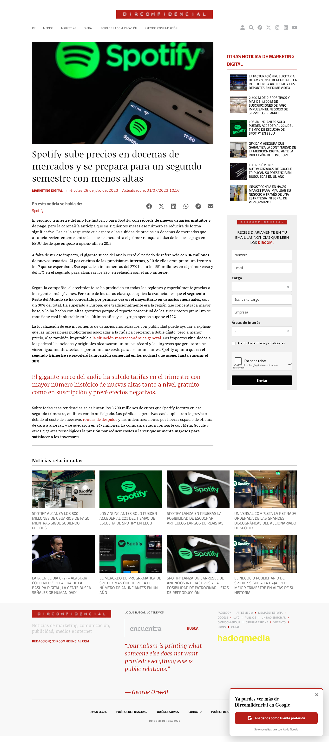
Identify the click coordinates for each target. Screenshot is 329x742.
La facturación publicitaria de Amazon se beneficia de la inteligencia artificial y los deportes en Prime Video (273, 82)
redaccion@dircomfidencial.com (60, 641)
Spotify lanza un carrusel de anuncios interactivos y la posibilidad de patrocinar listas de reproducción (198, 585)
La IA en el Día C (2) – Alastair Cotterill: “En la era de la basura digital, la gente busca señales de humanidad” (61, 585)
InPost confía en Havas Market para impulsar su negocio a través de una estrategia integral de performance (270, 194)
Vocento (279, 622)
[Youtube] (294, 27)
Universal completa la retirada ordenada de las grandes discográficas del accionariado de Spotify (265, 520)
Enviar (262, 380)
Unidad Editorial (274, 617)
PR (33, 28)
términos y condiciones (269, 343)
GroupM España (257, 622)
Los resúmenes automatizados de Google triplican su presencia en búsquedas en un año (270, 171)
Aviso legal (99, 711)
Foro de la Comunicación (119, 28)
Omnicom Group (229, 622)
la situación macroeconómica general (126, 337)
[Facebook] (259, 27)
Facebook (224, 612)
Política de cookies (224, 711)
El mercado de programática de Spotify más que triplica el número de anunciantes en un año (130, 585)
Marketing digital (47, 190)
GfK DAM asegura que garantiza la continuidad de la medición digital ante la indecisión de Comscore (272, 149)
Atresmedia (245, 612)
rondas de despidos (100, 419)
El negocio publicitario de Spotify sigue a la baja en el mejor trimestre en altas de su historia (264, 585)
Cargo (237, 278)
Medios (48, 28)
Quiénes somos (168, 711)
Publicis (250, 617)
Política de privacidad (131, 711)
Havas (222, 627)
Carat (235, 627)
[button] (149, 206)
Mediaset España (270, 612)
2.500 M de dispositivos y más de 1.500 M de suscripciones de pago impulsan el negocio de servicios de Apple (269, 105)
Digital (88, 28)
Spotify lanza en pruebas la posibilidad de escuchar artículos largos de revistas (195, 518)
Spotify (38, 210)
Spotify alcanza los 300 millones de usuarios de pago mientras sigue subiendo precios (61, 520)
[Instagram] (277, 27)
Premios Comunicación (161, 28)
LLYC (236, 617)
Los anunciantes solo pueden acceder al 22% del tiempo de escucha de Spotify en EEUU (271, 127)
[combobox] (153, 628)
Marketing (68, 28)
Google (223, 617)
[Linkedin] (285, 27)
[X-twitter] (268, 27)
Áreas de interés (246, 322)
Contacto (195, 711)
